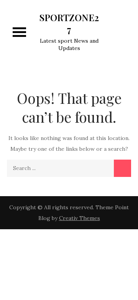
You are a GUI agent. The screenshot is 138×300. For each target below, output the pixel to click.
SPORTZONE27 (69, 23)
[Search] (122, 168)
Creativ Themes (79, 218)
